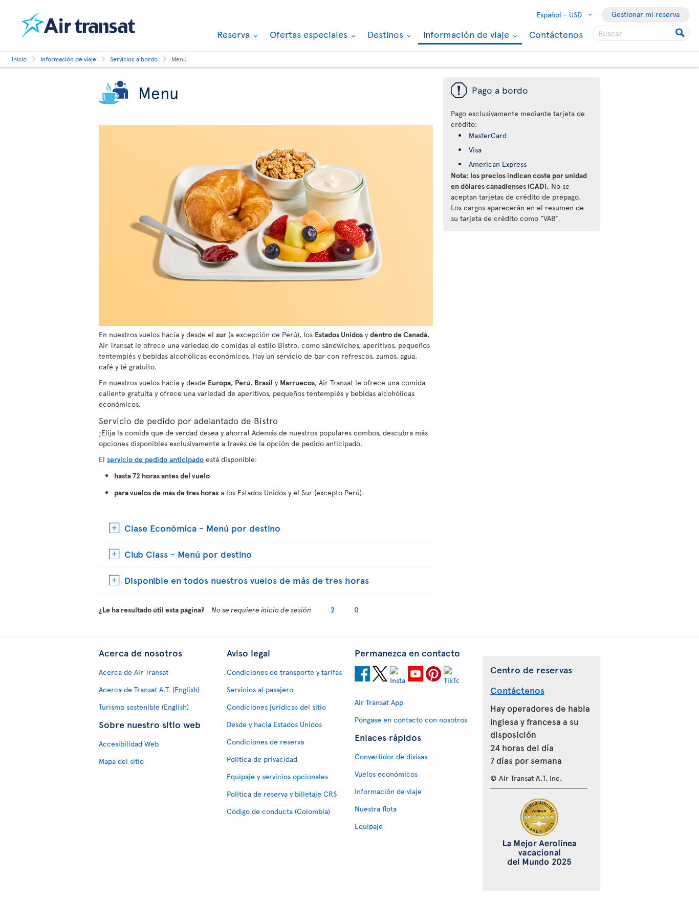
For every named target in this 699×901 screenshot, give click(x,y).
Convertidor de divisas (391, 756)
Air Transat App (379, 702)
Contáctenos (556, 34)
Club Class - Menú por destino (188, 553)
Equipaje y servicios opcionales (277, 776)
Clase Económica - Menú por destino (202, 527)
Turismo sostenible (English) (144, 707)
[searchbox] (641, 33)
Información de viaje (465, 35)
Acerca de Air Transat (133, 672)
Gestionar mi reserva (645, 14)
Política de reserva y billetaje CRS (282, 794)
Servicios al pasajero (260, 689)
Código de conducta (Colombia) (278, 811)
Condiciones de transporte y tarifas (284, 672)
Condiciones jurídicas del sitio (276, 707)
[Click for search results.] (681, 33)
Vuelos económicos (386, 774)
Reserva (232, 34)
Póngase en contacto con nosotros (411, 719)
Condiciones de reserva (265, 741)
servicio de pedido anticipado (155, 459)
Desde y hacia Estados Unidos (274, 724)
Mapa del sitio (121, 761)
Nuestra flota (376, 809)
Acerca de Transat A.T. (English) (149, 689)
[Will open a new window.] (362, 675)
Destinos (384, 34)
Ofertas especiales (307, 34)
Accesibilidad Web (129, 744)
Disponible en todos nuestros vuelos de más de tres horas (246, 580)
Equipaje (369, 826)
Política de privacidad (262, 759)
